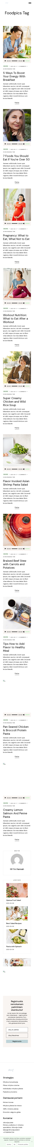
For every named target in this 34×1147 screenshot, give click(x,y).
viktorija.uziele (8, 1123)
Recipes (6, 66)
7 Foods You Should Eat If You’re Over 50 (16, 157)
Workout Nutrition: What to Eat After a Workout (15, 318)
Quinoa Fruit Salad (13, 900)
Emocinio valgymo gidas (12, 1112)
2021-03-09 (10, 903)
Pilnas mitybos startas (11, 1085)
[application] (17, 61)
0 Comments (22, 66)
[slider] (27, 60)
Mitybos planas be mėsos (12, 1106)
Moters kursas (8, 1102)
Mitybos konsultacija (10, 1082)
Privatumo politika (23, 1144)
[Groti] (5, 61)
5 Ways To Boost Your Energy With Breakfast (14, 76)
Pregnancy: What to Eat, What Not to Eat (16, 237)
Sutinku (9, 1144)
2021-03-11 (14, 66)
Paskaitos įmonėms (10, 1092)
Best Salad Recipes (14, 923)
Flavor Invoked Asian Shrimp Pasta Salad (16, 482)
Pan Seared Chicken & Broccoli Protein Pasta (16, 730)
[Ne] (32, 1141)
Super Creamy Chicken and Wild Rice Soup (14, 401)
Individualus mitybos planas (13, 1089)
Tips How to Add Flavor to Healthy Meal (14, 647)
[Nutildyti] (24, 61)
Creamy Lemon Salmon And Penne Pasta (15, 813)
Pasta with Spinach (14, 946)
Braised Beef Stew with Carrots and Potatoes (14, 564)
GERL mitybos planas (10, 1109)
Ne (14, 1144)
